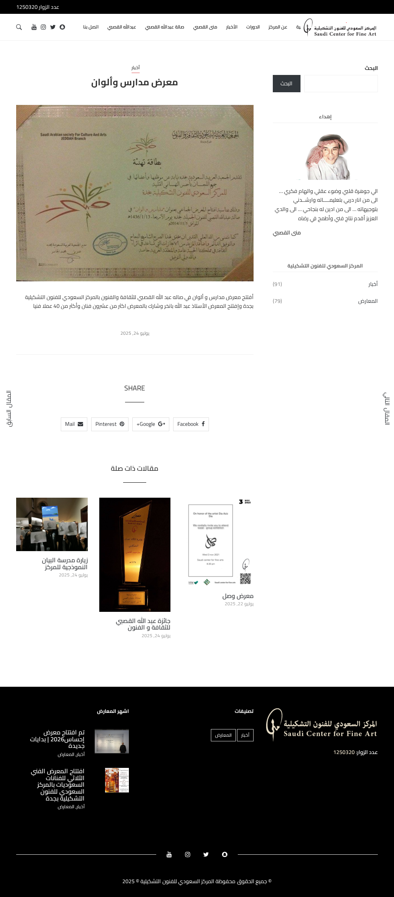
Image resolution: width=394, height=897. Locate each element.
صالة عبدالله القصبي (164, 26)
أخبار (136, 67)
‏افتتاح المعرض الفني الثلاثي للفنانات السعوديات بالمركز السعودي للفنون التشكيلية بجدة (58, 784)
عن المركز (278, 26)
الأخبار (231, 26)
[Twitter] (53, 27)
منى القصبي (205, 26)
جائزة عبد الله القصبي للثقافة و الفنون (143, 624)
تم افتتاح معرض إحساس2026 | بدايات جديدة (57, 738)
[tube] (34, 27)
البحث (371, 68)
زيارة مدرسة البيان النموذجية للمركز (65, 563)
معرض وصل (238, 595)
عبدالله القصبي (121, 26)
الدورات (253, 26)
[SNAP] (62, 27)
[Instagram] (43, 27)
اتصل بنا (90, 26)
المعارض (368, 301)
